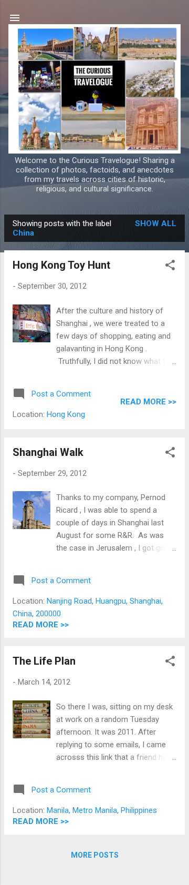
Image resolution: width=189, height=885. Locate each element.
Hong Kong (66, 414)
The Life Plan (44, 661)
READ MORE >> (148, 401)
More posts (95, 855)
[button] (170, 267)
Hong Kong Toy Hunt (61, 265)
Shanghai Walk (48, 452)
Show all (155, 223)
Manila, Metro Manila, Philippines (102, 810)
